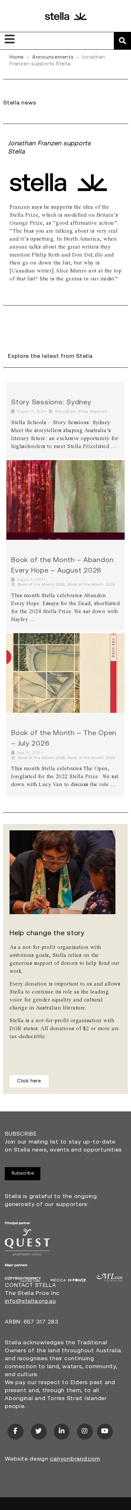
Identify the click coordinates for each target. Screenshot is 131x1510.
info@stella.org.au (30, 1301)
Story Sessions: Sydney (51, 402)
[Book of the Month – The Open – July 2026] (65, 673)
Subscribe (22, 1173)
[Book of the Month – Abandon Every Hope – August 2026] (65, 500)
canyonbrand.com (75, 1459)
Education (65, 412)
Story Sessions (92, 412)
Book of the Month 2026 (42, 585)
